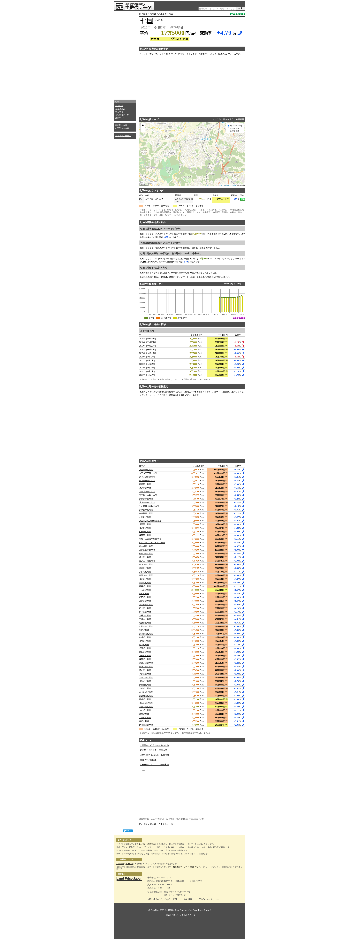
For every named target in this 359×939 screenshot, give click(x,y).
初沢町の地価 (145, 674)
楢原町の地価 (145, 568)
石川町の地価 (145, 608)
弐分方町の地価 (146, 725)
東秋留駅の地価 (146, 510)
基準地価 (151, 844)
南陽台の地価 (145, 685)
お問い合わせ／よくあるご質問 (162, 899)
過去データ (120, 118)
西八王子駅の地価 (147, 481)
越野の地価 (144, 714)
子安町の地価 (145, 583)
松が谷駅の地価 (146, 546)
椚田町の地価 (145, 597)
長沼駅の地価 (145, 528)
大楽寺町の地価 (146, 696)
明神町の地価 (145, 586)
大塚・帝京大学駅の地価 (150, 539)
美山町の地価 (145, 670)
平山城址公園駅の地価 (149, 506)
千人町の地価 (145, 590)
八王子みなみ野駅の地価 (150, 521)
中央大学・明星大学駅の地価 (152, 543)
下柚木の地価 (145, 619)
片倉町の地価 (145, 718)
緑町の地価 (144, 721)
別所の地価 (144, 630)
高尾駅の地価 (145, 484)
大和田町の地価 (146, 634)
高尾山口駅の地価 (147, 550)
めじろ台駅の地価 (147, 477)
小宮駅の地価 (145, 517)
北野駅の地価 (145, 524)
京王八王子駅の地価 (148, 473)
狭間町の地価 (145, 659)
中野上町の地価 (146, 554)
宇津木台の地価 (146, 575)
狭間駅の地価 (145, 535)
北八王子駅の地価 (147, 502)
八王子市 (162, 14)
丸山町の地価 (145, 710)
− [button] (143, 130)
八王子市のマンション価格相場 (154, 764)
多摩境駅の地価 (146, 513)
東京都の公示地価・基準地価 (153, 750)
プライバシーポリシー (208, 899)
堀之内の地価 (145, 623)
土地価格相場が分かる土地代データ (179, 915)
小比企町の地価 (146, 626)
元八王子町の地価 (147, 561)
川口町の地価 (145, 572)
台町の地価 (144, 594)
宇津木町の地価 (146, 707)
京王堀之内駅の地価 (148, 495)
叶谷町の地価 (145, 699)
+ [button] (143, 125)
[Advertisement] (125, 55)
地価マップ (120, 109)
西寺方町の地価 (146, 564)
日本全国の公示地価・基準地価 (154, 755)
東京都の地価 (121, 125)
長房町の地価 (145, 579)
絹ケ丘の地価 (145, 612)
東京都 (153, 14)
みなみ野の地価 (146, 677)
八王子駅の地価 (146, 470)
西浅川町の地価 (146, 667)
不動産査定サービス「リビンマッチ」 (186, 867)
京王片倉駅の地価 (147, 492)
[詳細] (242, 199)
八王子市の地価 (122, 128)
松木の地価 (144, 645)
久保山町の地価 (146, 703)
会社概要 (188, 899)
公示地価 (142, 844)
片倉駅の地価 (145, 488)
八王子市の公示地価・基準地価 (154, 745)
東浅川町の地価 (146, 663)
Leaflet (220, 185)
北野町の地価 (145, 641)
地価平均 (119, 106)
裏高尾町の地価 (146, 605)
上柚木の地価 (145, 616)
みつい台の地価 (146, 692)
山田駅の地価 (145, 532)
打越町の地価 (145, 637)
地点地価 (119, 112)
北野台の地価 (145, 681)
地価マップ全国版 (123, 136)
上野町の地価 (145, 656)
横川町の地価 (145, 557)
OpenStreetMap (230, 185)
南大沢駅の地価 (146, 499)
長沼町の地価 (145, 648)
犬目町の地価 (145, 688)
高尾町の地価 (145, 601)
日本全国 (143, 14)
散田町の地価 (145, 652)
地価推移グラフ (122, 115)
